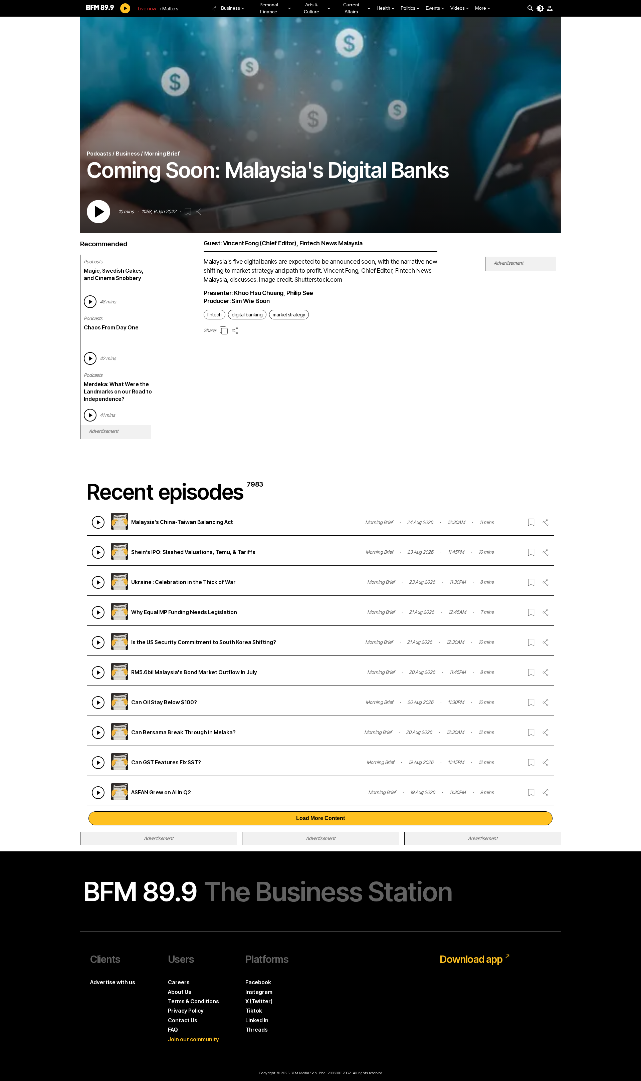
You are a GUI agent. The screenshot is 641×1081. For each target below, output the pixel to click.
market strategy (289, 314)
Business (230, 8)
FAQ (173, 1029)
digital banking (247, 314)
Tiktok (253, 1010)
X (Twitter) (258, 1001)
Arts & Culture (311, 8)
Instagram (258, 992)
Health (383, 8)
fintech (214, 314)
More (480, 8)
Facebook (258, 982)
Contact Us (182, 1020)
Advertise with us (112, 982)
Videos (457, 8)
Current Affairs (351, 8)
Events (433, 8)
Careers (179, 982)
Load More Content (320, 818)
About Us (179, 992)
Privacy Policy (186, 1010)
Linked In (256, 1020)
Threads (256, 1029)
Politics (408, 8)
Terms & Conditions (193, 1001)
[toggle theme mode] (540, 8)
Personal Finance (268, 8)
